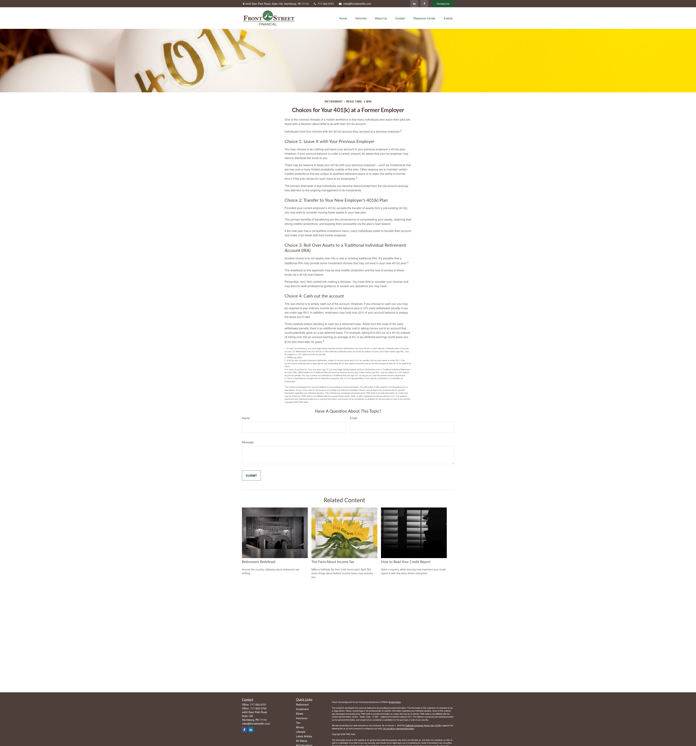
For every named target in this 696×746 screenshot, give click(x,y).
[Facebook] (424, 3)
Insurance (301, 718)
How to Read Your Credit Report (405, 562)
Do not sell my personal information (398, 728)
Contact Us (443, 3)
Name (246, 418)
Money (300, 727)
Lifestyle (300, 731)
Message (248, 442)
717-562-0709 (258, 708)
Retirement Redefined (258, 562)
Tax (298, 722)
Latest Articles (304, 736)
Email (353, 418)
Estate (299, 713)
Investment (302, 709)
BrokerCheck (395, 701)
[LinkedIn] (414, 3)
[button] (343, 18)
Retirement (302, 704)
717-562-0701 (326, 3)
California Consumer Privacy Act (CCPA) (423, 725)
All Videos (301, 741)
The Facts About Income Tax (332, 562)
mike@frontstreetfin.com (357, 3)
